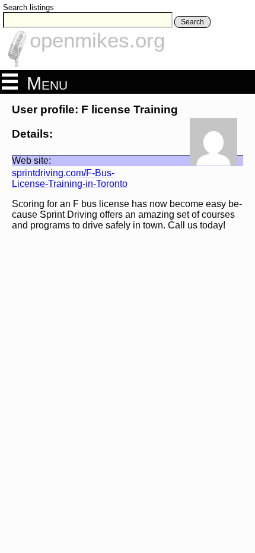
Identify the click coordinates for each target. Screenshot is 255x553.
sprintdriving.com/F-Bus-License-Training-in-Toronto (70, 178)
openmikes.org (97, 40)
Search (192, 22)
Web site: (31, 160)
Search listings (28, 7)
